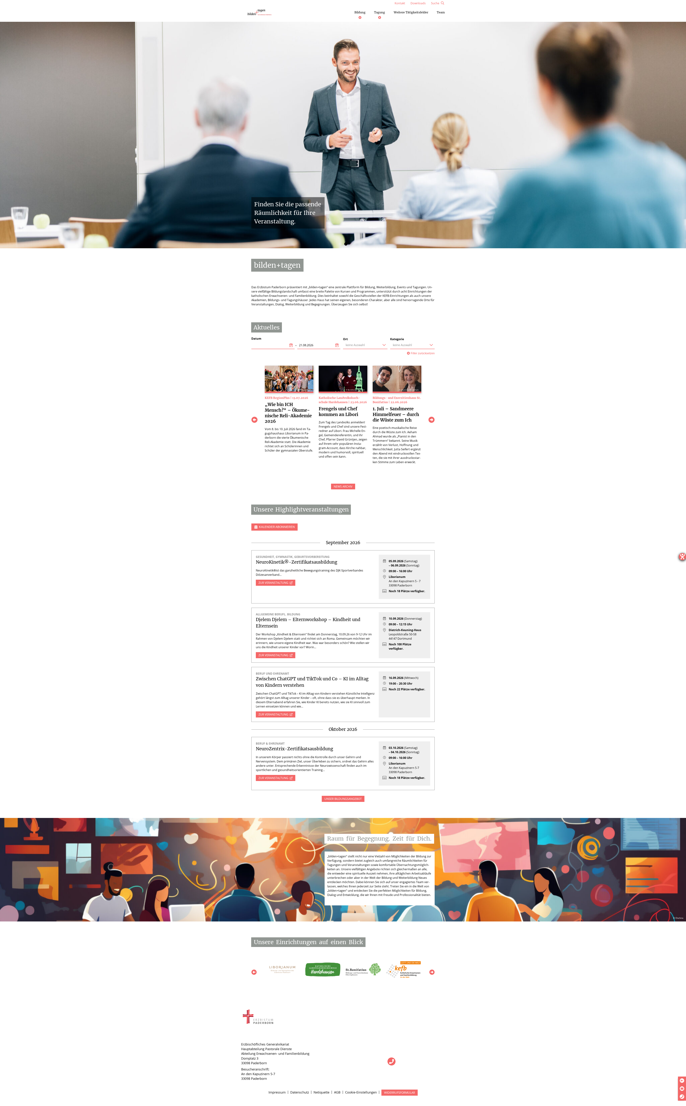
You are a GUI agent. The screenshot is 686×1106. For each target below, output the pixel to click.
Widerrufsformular (399, 1093)
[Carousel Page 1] (340, 244)
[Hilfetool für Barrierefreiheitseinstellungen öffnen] (682, 556)
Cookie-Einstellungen (361, 1092)
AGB (337, 1092)
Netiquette (321, 1092)
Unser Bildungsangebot (343, 799)
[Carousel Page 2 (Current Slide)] (345, 244)
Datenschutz (299, 1092)
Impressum (277, 1092)
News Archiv (343, 486)
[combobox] (365, 345)
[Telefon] (391, 1061)
